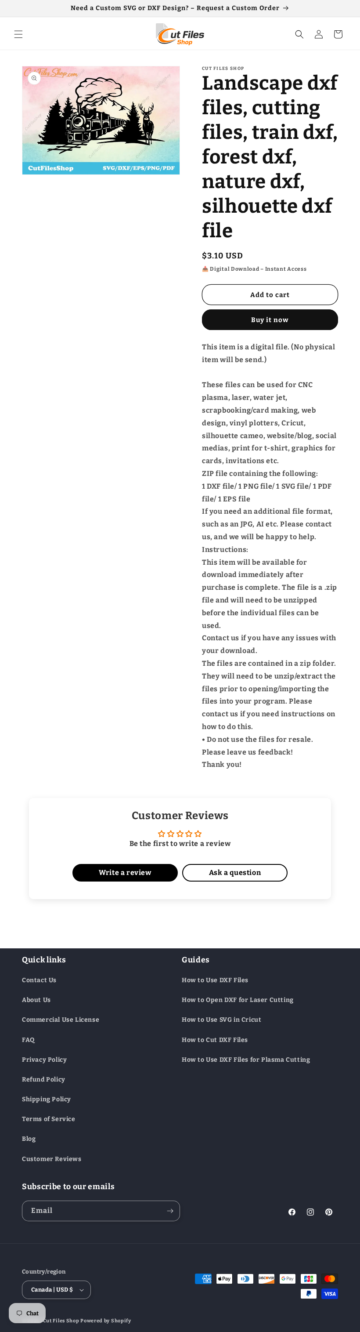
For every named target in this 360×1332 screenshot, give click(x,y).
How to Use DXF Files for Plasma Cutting (246, 1059)
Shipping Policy (46, 1099)
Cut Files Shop (61, 1321)
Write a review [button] (125, 872)
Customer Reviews (52, 1159)
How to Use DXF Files (215, 980)
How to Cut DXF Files (215, 1040)
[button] (18, 34)
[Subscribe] (170, 1211)
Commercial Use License (60, 1019)
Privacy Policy (44, 1059)
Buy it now (270, 320)
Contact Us (39, 980)
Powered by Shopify (105, 1321)
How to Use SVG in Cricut (221, 1019)
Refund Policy (43, 1079)
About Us (36, 1000)
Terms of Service (49, 1119)
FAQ (28, 1040)
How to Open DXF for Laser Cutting (238, 1000)
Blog (29, 1139)
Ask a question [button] (235, 872)
